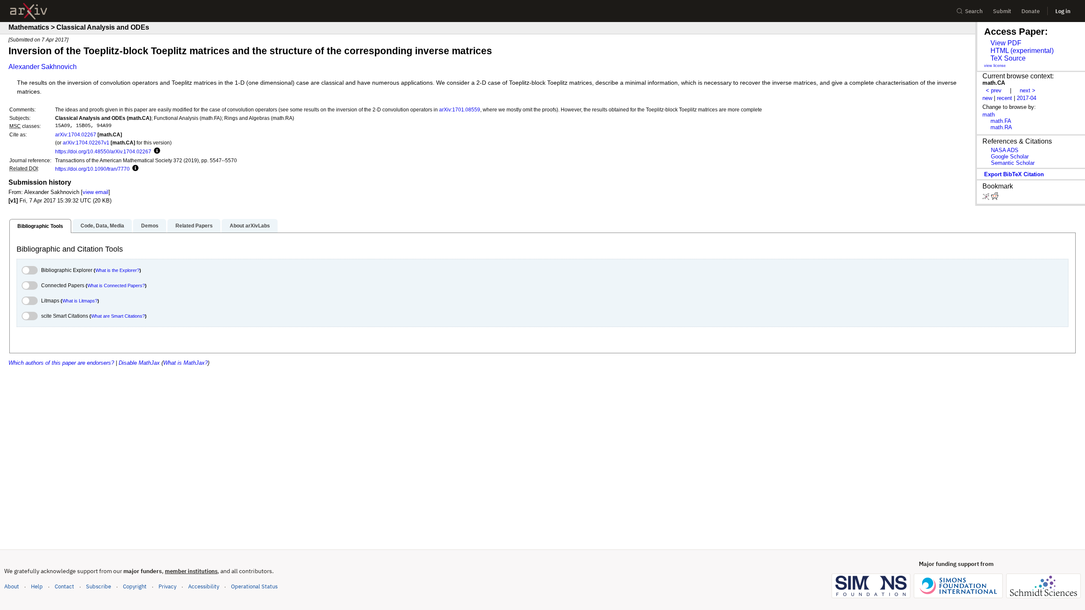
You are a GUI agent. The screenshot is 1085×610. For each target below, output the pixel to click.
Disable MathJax (139, 363)
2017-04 (1026, 98)
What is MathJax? (185, 363)
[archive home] (28, 11)
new (987, 98)
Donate (1030, 11)
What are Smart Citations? (118, 316)
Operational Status (254, 586)
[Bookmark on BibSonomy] (986, 198)
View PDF (1005, 43)
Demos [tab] (150, 226)
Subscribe (98, 586)
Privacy (167, 586)
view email (95, 192)
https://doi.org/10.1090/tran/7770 (92, 169)
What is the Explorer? (117, 270)
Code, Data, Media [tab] (102, 226)
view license (995, 66)
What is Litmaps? (79, 300)
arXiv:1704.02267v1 (86, 142)
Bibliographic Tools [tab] (40, 226)
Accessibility (203, 586)
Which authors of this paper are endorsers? (61, 363)
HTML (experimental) (1022, 50)
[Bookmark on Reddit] (995, 198)
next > (1027, 90)
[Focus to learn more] (155, 151)
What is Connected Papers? (116, 285)
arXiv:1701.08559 (459, 109)
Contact (64, 586)
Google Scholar (1010, 156)
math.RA (1001, 127)
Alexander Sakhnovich (42, 66)
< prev (994, 90)
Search (974, 11)
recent (1004, 98)
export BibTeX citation (1014, 174)
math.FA (1000, 121)
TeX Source (1008, 58)
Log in (1063, 11)
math (988, 114)
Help (37, 586)
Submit (1002, 11)
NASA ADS (1004, 150)
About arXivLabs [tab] (250, 226)
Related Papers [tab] (194, 226)
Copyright (135, 586)
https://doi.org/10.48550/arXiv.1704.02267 (103, 151)
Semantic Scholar (1013, 163)
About (11, 586)
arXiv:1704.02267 (75, 134)
